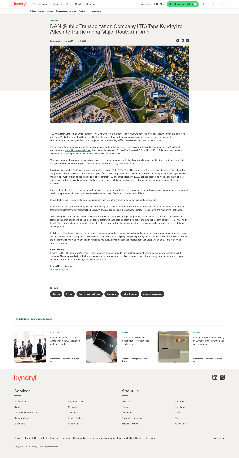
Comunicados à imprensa (66, 11)
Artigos (50, 11)
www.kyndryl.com (97, 259)
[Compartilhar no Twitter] (177, 40)
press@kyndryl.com (59, 269)
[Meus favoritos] (213, 4)
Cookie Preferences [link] (145, 438)
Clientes (54, 21)
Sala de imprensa (37, 11)
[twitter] (222, 377)
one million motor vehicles (77, 150)
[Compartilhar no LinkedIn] (182, 40)
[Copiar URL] (187, 40)
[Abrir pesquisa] (222, 4)
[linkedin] (214, 377)
